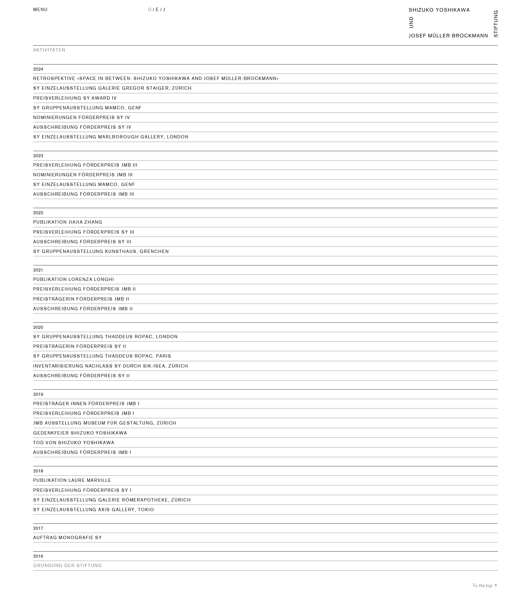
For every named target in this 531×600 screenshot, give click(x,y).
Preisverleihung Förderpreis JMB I (83, 413)
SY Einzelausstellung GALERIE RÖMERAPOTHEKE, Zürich (112, 500)
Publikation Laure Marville (72, 480)
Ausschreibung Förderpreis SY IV (82, 127)
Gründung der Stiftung (67, 565)
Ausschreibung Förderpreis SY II (81, 375)
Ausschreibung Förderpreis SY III (82, 241)
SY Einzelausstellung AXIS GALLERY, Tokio (93, 509)
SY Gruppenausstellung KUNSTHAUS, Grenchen (101, 251)
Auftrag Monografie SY (67, 537)
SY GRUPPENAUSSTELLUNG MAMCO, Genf (87, 107)
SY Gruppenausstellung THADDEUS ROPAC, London (105, 336)
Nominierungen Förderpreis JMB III (83, 174)
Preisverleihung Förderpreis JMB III (85, 165)
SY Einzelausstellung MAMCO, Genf (84, 184)
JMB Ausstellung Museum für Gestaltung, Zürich (104, 423)
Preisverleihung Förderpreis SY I (82, 490)
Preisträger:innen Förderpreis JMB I (86, 403)
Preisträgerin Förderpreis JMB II (81, 299)
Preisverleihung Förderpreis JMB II (84, 289)
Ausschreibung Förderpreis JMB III (83, 194)
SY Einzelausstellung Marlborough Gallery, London (111, 136)
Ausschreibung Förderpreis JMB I (82, 452)
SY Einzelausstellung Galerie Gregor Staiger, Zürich (112, 88)
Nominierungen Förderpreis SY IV (81, 117)
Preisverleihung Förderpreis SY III (84, 232)
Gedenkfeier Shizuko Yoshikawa (80, 433)
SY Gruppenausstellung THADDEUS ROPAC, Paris (102, 356)
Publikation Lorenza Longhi (73, 279)
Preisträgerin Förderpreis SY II (79, 346)
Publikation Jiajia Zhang (68, 222)
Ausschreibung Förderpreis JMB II (83, 308)
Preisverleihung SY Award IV (75, 98)
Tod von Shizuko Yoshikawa (73, 442)
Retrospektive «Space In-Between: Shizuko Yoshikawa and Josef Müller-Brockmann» (156, 78)
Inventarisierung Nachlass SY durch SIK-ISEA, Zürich (110, 366)
